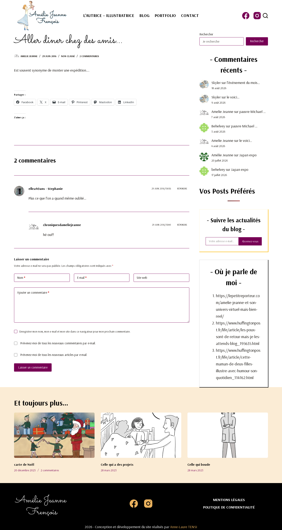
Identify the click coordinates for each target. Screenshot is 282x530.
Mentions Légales (229, 499)
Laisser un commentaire (32, 367)
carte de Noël (24, 464)
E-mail (81, 278)
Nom (21, 278)
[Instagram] (257, 15)
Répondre (182, 188)
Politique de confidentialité (229, 507)
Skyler (216, 82)
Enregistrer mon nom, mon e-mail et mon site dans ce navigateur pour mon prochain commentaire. (74, 331)
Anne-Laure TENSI (183, 526)
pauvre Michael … (252, 111)
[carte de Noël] (54, 435)
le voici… (233, 97)
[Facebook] (245, 15)
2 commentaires (89, 56)
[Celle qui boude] (227, 435)
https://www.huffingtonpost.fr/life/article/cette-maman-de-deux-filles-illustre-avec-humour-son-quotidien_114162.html (238, 364)
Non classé (68, 56)
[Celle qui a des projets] (141, 435)
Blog (144, 15)
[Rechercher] (265, 15)
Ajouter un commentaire (33, 292)
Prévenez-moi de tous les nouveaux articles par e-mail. (53, 355)
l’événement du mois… (243, 82)
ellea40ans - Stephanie (45, 189)
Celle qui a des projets (117, 464)
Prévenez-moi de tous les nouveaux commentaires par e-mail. (58, 343)
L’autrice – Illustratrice (108, 15)
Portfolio (165, 15)
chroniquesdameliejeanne (62, 225)
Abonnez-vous (250, 241)
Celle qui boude (198, 464)
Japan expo (248, 155)
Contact (190, 15)
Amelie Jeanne (222, 111)
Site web (142, 278)
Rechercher (206, 34)
